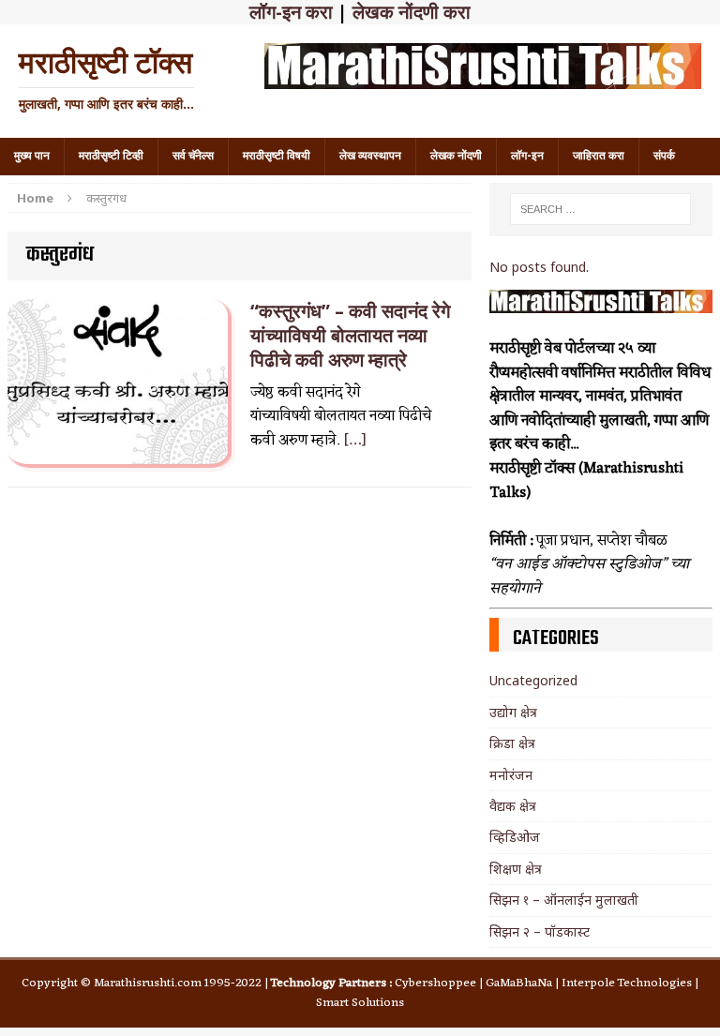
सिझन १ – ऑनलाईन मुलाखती (563, 899)
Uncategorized (533, 680)
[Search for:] (601, 209)
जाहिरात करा (598, 155)
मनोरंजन (510, 775)
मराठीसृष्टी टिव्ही (111, 155)
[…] (355, 441)
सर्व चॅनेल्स (193, 155)
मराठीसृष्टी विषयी (276, 155)
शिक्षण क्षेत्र (515, 869)
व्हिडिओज (514, 837)
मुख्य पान (32, 155)
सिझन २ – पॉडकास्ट (539, 931)
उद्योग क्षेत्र (513, 712)
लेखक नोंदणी (456, 155)
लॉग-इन (527, 155)
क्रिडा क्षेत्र (512, 743)
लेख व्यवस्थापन (370, 155)
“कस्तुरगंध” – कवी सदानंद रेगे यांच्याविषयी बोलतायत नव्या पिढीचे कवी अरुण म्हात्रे (350, 335)
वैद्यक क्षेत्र (512, 806)
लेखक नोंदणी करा (411, 12)
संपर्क (664, 155)
